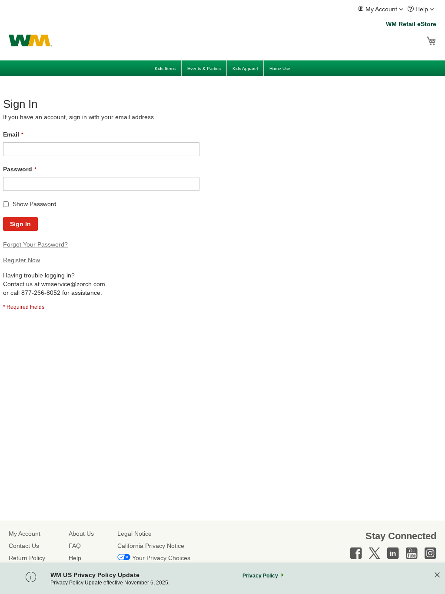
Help (75, 557)
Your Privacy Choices (161, 557)
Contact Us (24, 545)
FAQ (75, 545)
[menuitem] (380, 9)
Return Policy (27, 557)
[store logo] (30, 40)
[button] (380, 9)
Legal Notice (134, 533)
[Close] (437, 576)
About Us (81, 533)
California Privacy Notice (150, 545)
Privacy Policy (260, 576)
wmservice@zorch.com (73, 283)
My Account (24, 533)
